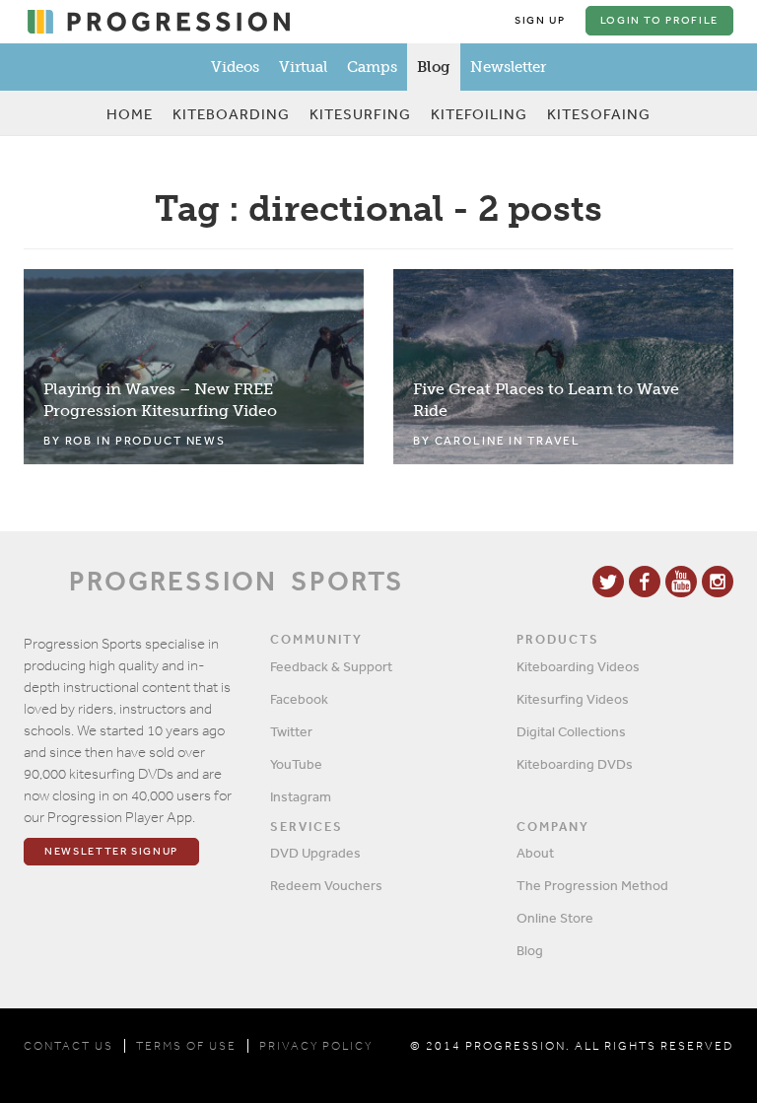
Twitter (291, 731)
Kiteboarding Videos (578, 666)
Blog (433, 67)
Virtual (303, 67)
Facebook (299, 699)
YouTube (296, 764)
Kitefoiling (479, 113)
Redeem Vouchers (326, 885)
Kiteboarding (231, 113)
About (535, 853)
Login (659, 20)
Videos (235, 67)
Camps (372, 67)
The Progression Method (592, 885)
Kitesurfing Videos (572, 699)
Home (129, 113)
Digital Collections (571, 731)
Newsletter (508, 67)
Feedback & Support (331, 666)
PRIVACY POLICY (316, 1046)
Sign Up (540, 20)
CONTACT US (68, 1046)
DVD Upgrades (315, 853)
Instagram (300, 796)
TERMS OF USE (186, 1046)
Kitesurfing (360, 113)
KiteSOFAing (599, 113)
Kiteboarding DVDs (574, 764)
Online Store (554, 918)
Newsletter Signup (111, 851)
